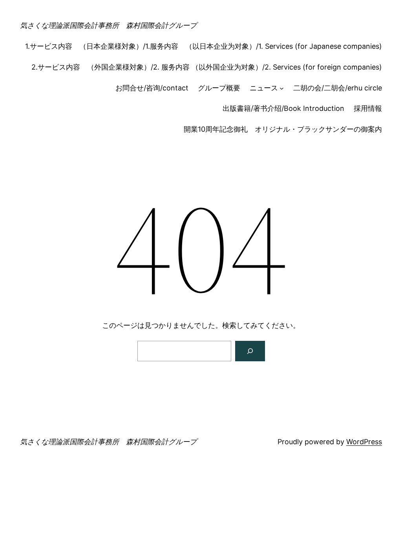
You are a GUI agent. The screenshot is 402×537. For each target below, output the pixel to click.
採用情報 (368, 108)
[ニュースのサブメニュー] (282, 88)
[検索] (250, 351)
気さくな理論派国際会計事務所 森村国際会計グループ (108, 25)
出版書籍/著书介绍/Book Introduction (283, 108)
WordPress (364, 442)
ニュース (264, 88)
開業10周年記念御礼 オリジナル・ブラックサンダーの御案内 (283, 129)
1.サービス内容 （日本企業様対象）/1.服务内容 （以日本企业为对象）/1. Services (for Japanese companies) (203, 46)
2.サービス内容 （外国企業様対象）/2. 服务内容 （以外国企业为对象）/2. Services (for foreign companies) (206, 67)
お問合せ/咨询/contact (151, 88)
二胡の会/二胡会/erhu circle (337, 88)
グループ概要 (219, 88)
